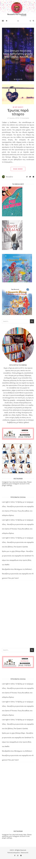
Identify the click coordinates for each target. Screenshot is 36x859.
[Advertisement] (18, 614)
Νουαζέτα (9, 177)
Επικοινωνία (24, 852)
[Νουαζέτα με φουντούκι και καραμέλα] (18, 9)
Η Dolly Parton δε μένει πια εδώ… (18, 53)
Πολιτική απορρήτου (13, 852)
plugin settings (7, 485)
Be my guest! (18, 107)
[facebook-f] (15, 855)
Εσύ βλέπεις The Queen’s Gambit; (16, 547)
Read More (18, 169)
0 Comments (24, 118)
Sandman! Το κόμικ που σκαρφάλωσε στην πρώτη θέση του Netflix (18, 560)
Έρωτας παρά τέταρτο (18, 112)
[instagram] (18, 855)
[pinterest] (21, 855)
